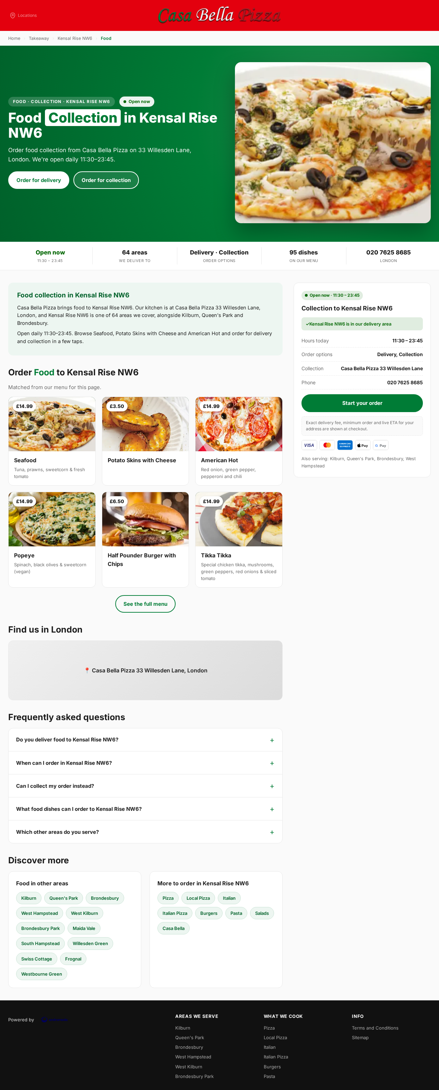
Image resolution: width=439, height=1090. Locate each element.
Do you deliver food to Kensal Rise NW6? (67, 739)
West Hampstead (39, 913)
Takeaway (39, 38)
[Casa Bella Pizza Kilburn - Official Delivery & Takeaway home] (219, 15)
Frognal (73, 959)
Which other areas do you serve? (57, 832)
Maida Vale (84, 928)
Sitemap (360, 1037)
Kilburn (28, 898)
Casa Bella (174, 928)
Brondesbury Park (40, 928)
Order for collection (106, 180)
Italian (229, 898)
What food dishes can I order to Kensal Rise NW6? (79, 809)
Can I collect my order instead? (55, 786)
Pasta (236, 913)
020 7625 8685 (388, 252)
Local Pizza (198, 898)
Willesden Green (90, 943)
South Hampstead (40, 943)
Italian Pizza (175, 913)
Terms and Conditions (375, 1028)
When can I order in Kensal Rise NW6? (64, 763)
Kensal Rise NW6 (75, 38)
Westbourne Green (41, 974)
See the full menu (145, 604)
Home (14, 38)
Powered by (21, 1019)
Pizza (168, 898)
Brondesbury (105, 898)
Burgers (208, 913)
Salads (262, 913)
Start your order (362, 403)
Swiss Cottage (36, 959)
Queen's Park (63, 898)
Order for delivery (38, 180)
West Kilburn (84, 913)
